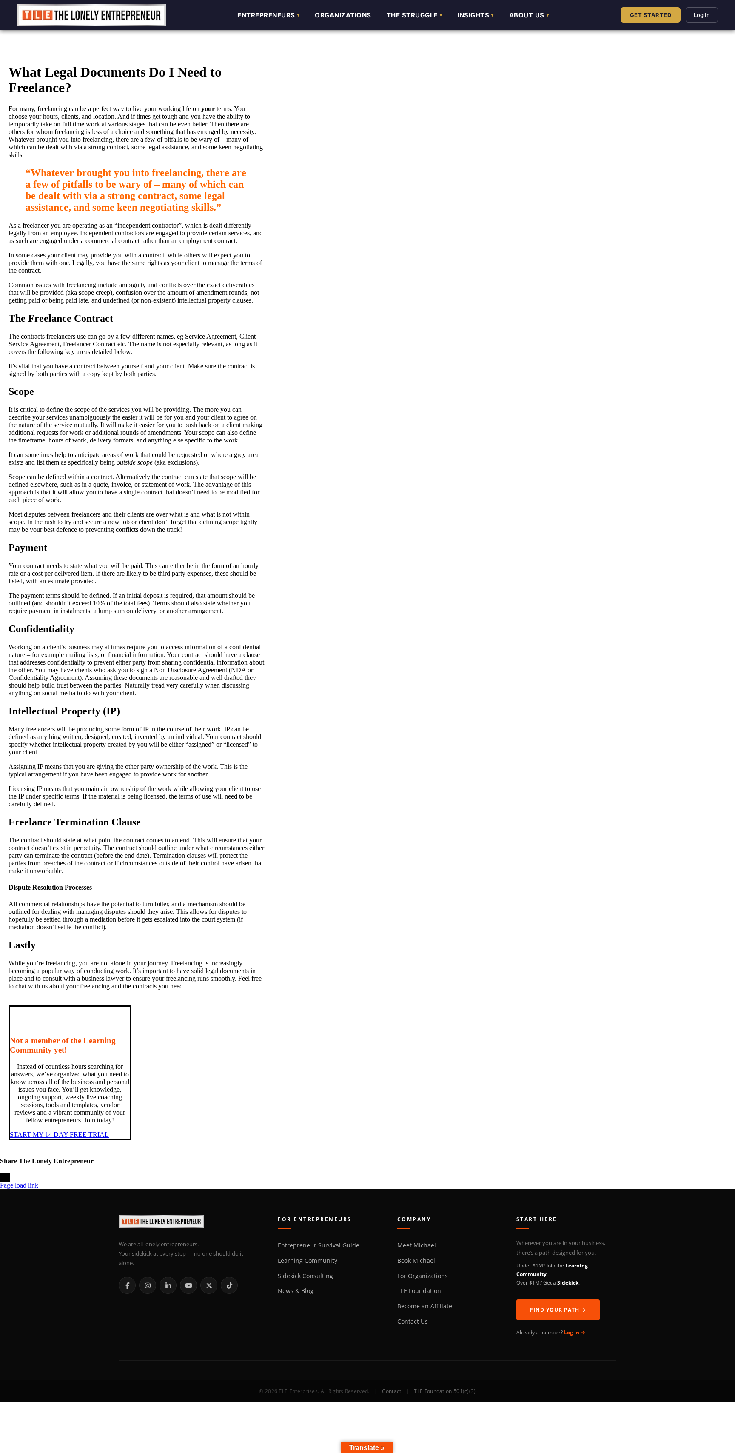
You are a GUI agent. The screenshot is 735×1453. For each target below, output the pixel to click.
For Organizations (422, 1276)
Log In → (574, 1332)
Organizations (343, 15)
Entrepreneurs (266, 15)
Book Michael (416, 1261)
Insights (473, 15)
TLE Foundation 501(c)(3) (445, 1391)
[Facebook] (127, 1285)
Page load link (19, 1185)
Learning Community (307, 1261)
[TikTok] (229, 1285)
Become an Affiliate (424, 1306)
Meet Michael (416, 1245)
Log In (702, 14)
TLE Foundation (419, 1291)
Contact (391, 1391)
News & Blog (295, 1291)
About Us (526, 15)
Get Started (651, 14)
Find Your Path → (558, 1309)
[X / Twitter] (208, 1285)
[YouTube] (188, 1285)
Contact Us (412, 1321)
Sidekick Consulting (305, 1276)
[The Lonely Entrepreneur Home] (189, 1223)
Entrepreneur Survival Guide (318, 1245)
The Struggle (412, 15)
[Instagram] (147, 1285)
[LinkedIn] (168, 1285)
